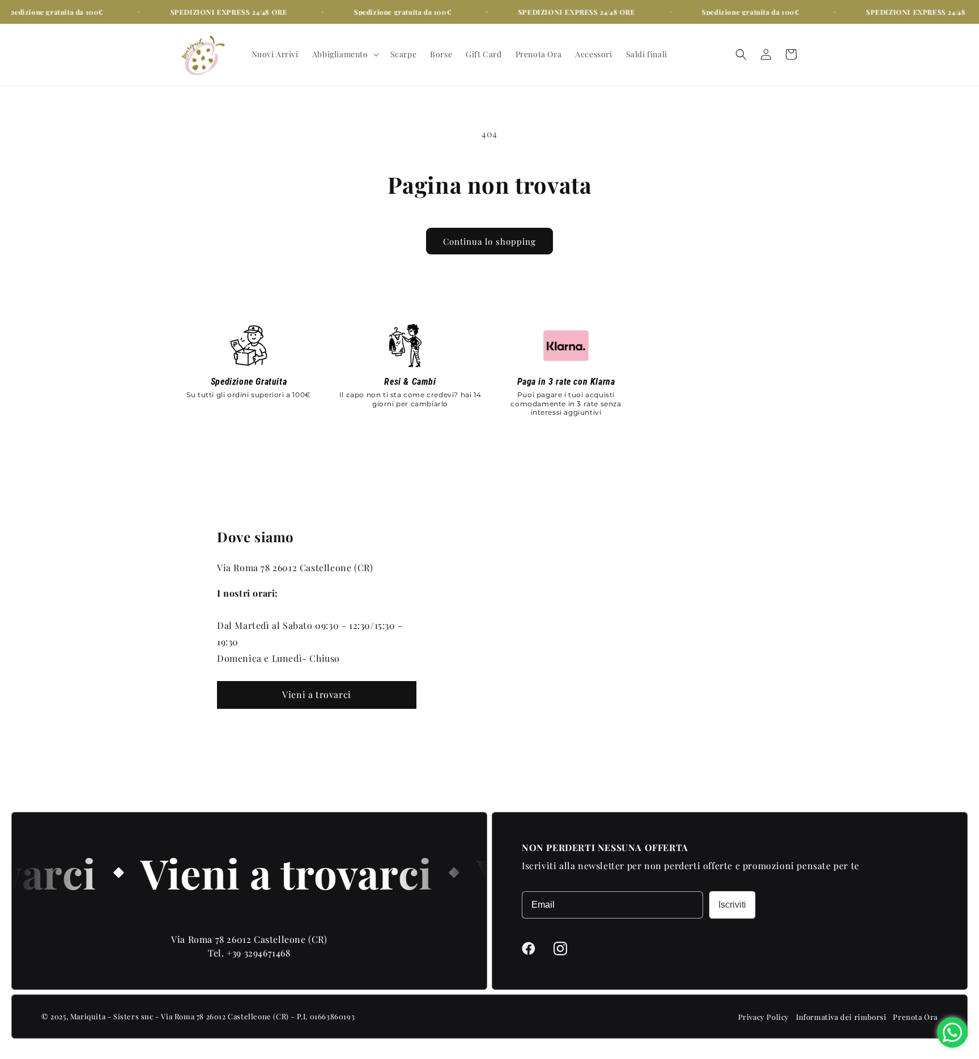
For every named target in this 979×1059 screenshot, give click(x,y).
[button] (344, 54)
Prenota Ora (915, 1017)
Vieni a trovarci (316, 694)
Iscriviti (732, 904)
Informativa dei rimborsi (841, 1017)
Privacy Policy (763, 1017)
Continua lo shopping (489, 241)
